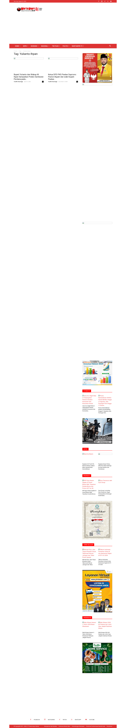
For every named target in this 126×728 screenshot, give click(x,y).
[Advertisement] (78, 9)
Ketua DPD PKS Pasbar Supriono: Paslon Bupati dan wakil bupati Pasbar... (62, 76)
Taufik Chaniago (18, 81)
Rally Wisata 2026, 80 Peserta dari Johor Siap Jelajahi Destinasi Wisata (105, 634)
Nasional (44, 46)
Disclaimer (109, 726)
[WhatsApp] (107, 1)
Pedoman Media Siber (64, 726)
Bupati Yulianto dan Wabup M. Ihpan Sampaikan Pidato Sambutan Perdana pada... (28, 76)
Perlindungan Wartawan (78, 726)
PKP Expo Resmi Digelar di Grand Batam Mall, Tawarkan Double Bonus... (89, 492)
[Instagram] (101, 1)
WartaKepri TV (77, 46)
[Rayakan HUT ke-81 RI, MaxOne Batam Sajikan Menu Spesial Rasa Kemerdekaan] (89, 458)
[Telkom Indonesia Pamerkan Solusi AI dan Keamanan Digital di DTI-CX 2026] (105, 553)
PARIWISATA (87, 617)
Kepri (25, 46)
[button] (110, 46)
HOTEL (85, 449)
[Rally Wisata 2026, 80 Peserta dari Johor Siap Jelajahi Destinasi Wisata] (105, 626)
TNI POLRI (55, 46)
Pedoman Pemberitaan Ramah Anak (95, 726)
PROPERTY (86, 475)
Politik (65, 46)
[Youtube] (110, 1)
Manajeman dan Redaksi (50, 726)
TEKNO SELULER (88, 544)
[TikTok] (104, 1)
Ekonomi (34, 46)
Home (17, 46)
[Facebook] (98, 1)
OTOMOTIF (86, 391)
